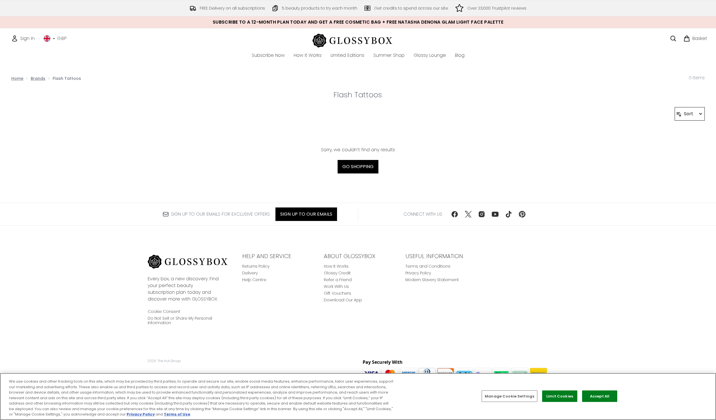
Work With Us (336, 286)
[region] (358, 396)
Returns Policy (256, 266)
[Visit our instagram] (481, 214)
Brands (38, 78)
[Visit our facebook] (454, 214)
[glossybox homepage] (358, 40)
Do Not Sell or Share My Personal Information (180, 320)
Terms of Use (177, 414)
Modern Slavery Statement (432, 280)
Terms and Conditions (427, 266)
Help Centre (254, 280)
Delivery (250, 273)
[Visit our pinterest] (522, 214)
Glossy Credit (337, 273)
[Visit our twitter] (468, 214)
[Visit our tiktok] (508, 214)
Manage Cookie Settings (509, 396)
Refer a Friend (338, 280)
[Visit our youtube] (495, 214)
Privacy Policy (418, 273)
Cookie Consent (164, 311)
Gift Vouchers (337, 293)
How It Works (336, 266)
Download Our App (343, 300)
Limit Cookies (559, 396)
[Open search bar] (673, 38)
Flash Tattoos (358, 95)
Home (17, 78)
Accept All (599, 396)
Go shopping (358, 166)
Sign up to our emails (306, 214)
